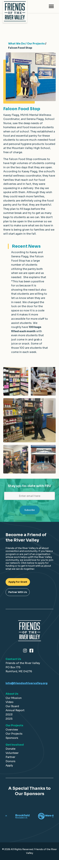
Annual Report (15, 710)
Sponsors (12, 738)
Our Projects (14, 725)
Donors (10, 761)
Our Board (12, 706)
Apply (9, 765)
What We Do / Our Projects (26, 43)
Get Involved (15, 744)
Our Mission (14, 698)
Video (9, 702)
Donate (10, 748)
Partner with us (17, 592)
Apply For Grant (17, 581)
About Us (12, 693)
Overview (12, 729)
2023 (9, 714)
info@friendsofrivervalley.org (27, 683)
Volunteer (12, 753)
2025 (9, 718)
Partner (10, 757)
